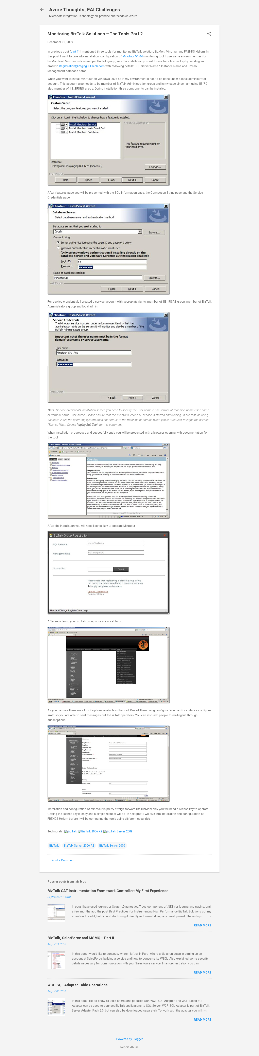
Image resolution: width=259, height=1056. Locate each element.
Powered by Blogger (129, 1039)
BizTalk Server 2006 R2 (79, 845)
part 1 (75, 51)
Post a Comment (63, 860)
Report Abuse (129, 1047)
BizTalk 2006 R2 (91, 831)
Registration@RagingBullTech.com (82, 66)
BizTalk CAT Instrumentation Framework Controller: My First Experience (108, 891)
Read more (202, 925)
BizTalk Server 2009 (120, 831)
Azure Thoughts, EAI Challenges (84, 10)
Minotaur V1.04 (133, 56)
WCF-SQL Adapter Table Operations (77, 985)
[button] (209, 34)
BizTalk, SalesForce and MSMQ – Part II (81, 938)
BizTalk (72, 831)
